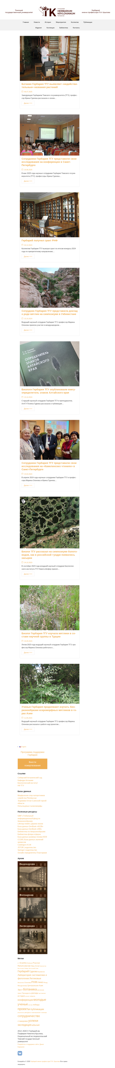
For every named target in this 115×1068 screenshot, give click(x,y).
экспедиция (24, 1024)
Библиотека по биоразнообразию (31, 832)
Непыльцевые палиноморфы (30, 806)
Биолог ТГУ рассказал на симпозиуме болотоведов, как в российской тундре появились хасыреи (49, 554)
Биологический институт (28, 783)
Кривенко (41, 972)
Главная (26, 22)
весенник (40, 990)
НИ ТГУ (21, 786)
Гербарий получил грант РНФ (40, 240)
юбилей (36, 1025)
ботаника (30, 989)
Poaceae (36, 963)
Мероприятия (61, 22)
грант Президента (24, 993)
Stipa (33, 966)
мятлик (30, 1005)
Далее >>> (28, 103)
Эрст (20, 990)
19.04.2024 (28, 474)
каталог (27, 996)
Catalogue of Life (24, 845)
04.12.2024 (28, 245)
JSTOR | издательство (27, 847)
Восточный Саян (33, 968)
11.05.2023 (28, 718)
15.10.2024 (28, 318)
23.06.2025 (28, 170)
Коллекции (50, 28)
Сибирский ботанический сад (30, 778)
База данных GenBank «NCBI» (30, 826)
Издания (38, 28)
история (21, 996)
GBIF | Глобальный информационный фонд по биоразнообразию (29, 818)
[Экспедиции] (32, 938)
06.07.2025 (28, 92)
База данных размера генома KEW (32, 837)
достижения (42, 993)
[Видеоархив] (32, 877)
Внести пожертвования (32, 764)
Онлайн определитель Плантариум (32, 853)
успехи (33, 1020)
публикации (37, 1009)
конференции (25, 999)
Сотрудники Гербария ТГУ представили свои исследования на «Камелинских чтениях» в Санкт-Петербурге (49, 466)
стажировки (23, 1021)
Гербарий (23, 971)
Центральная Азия (35, 986)
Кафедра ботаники (25, 780)
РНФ (34, 982)
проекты (24, 1009)
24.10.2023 (28, 562)
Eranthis (23, 963)
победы (36, 1005)
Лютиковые (35, 978)
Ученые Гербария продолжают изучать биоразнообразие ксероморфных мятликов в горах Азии (49, 710)
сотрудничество (29, 1016)
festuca (29, 963)
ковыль (32, 996)
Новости (37, 22)
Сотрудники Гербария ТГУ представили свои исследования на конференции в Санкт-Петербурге (49, 162)
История (48, 22)
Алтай (37, 966)
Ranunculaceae (24, 966)
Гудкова (33, 971)
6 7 (18, 963)
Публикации (87, 22)
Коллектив (75, 22)
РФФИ (40, 982)
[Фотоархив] (32, 908)
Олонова (27, 982)
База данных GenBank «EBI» (30, 829)
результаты (21, 1012)
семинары (44, 1012)
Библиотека (63, 28)
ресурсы (28, 1012)
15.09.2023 (28, 641)
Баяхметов (43, 966)
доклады (34, 993)
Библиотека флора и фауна (29, 834)
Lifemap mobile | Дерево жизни (30, 824)
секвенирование (36, 1012)
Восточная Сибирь (23, 968)
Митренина (21, 982)
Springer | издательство (27, 850)
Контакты (76, 28)
